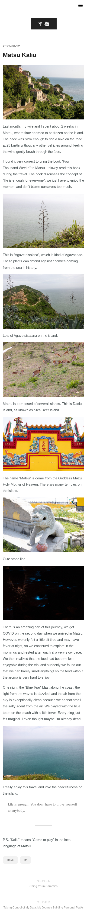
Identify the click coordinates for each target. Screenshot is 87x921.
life (25, 860)
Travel (10, 860)
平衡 (44, 23)
